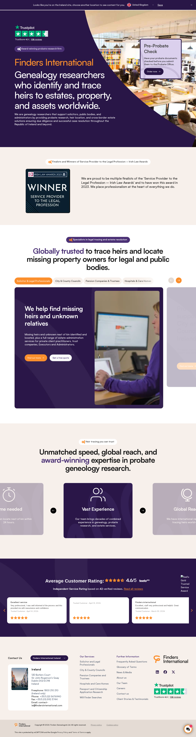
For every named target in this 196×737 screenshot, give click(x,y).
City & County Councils (68, 281)
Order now (152, 71)
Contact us (123, 693)
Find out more (34, 358)
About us (122, 677)
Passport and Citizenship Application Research (93, 690)
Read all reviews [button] (133, 588)
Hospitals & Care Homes (138, 281)
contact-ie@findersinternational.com (46, 704)
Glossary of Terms (127, 666)
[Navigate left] (4, 610)
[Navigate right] (192, 610)
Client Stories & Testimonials (132, 699)
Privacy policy (96, 725)
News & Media (124, 672)
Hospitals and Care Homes (94, 683)
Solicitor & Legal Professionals (33, 281)
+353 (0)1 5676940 (50, 696)
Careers (121, 688)
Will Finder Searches (91, 697)
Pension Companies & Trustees (103, 281)
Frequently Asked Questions (132, 661)
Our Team (122, 683)
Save (160, 4)
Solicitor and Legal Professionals (90, 663)
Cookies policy (112, 725)
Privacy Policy (62, 732)
